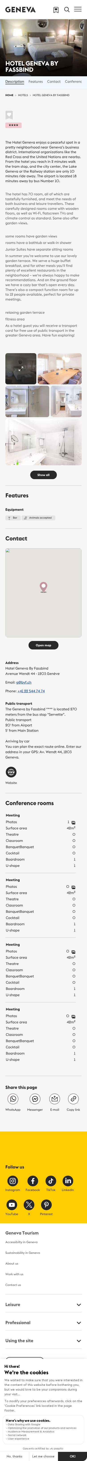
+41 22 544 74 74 (31, 691)
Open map (43, 645)
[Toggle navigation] (78, 9)
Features (36, 81)
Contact (54, 81)
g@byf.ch (23, 682)
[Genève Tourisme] (20, 9)
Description (14, 81)
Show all (43, 475)
